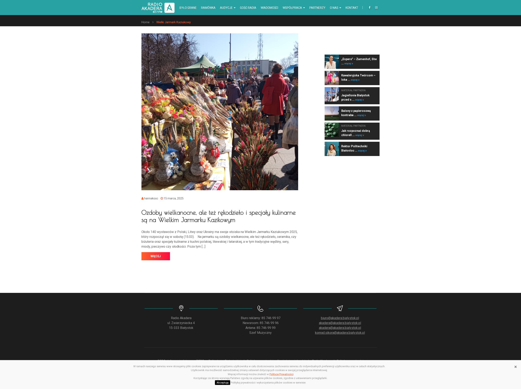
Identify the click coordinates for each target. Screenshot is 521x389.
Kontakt (352, 7)
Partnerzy (317, 7)
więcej (156, 256)
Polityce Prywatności (281, 374)
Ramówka (208, 7)
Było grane (188, 7)
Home (145, 22)
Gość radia (248, 7)
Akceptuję (223, 382)
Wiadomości (269, 7)
